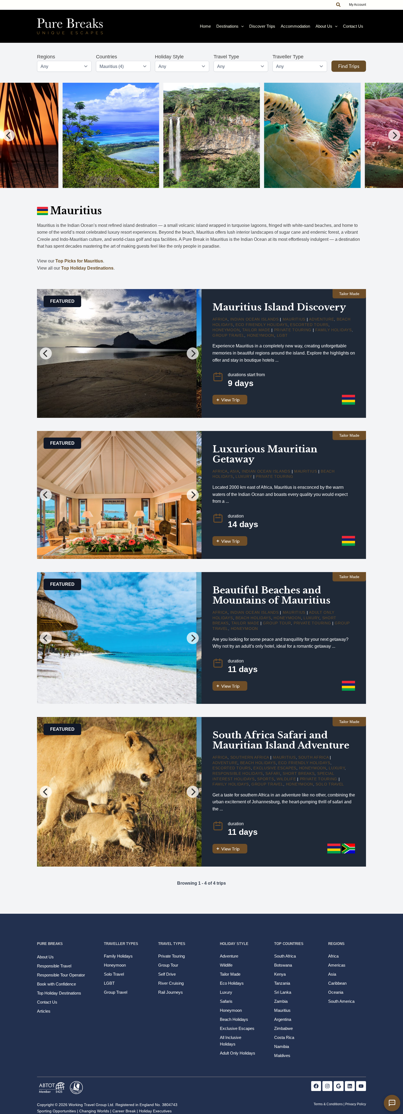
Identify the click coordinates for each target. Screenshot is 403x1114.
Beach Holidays (253, 618)
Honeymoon (226, 330)
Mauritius (294, 319)
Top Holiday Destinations (87, 268)
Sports (265, 779)
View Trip (230, 399)
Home (205, 26)
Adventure (321, 319)
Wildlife (286, 779)
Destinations (227, 26)
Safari (272, 773)
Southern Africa (249, 757)
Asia (234, 471)
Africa (220, 319)
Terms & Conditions (328, 1104)
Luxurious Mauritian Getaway (264, 454)
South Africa (313, 757)
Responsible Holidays (237, 773)
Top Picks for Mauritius (79, 261)
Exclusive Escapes (274, 768)
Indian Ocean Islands (254, 319)
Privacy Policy (355, 1104)
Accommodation (295, 26)
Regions (46, 56)
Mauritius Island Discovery (279, 307)
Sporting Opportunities (56, 1111)
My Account (357, 5)
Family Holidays (333, 330)
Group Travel (228, 335)
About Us (324, 26)
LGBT (282, 335)
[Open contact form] (392, 1103)
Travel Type (226, 56)
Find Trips (348, 66)
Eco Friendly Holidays (261, 324)
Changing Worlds (94, 1111)
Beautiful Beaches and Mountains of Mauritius (271, 595)
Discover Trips (262, 26)
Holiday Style (169, 56)
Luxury (243, 476)
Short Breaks (298, 773)
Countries (106, 56)
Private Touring (293, 330)
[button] (338, 4)
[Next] (394, 135)
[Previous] (9, 135)
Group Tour (277, 623)
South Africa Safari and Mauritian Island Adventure (280, 740)
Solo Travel (330, 784)
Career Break (124, 1111)
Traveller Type (288, 56)
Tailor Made (256, 330)
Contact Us (353, 26)
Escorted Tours (309, 324)
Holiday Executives (155, 1111)
